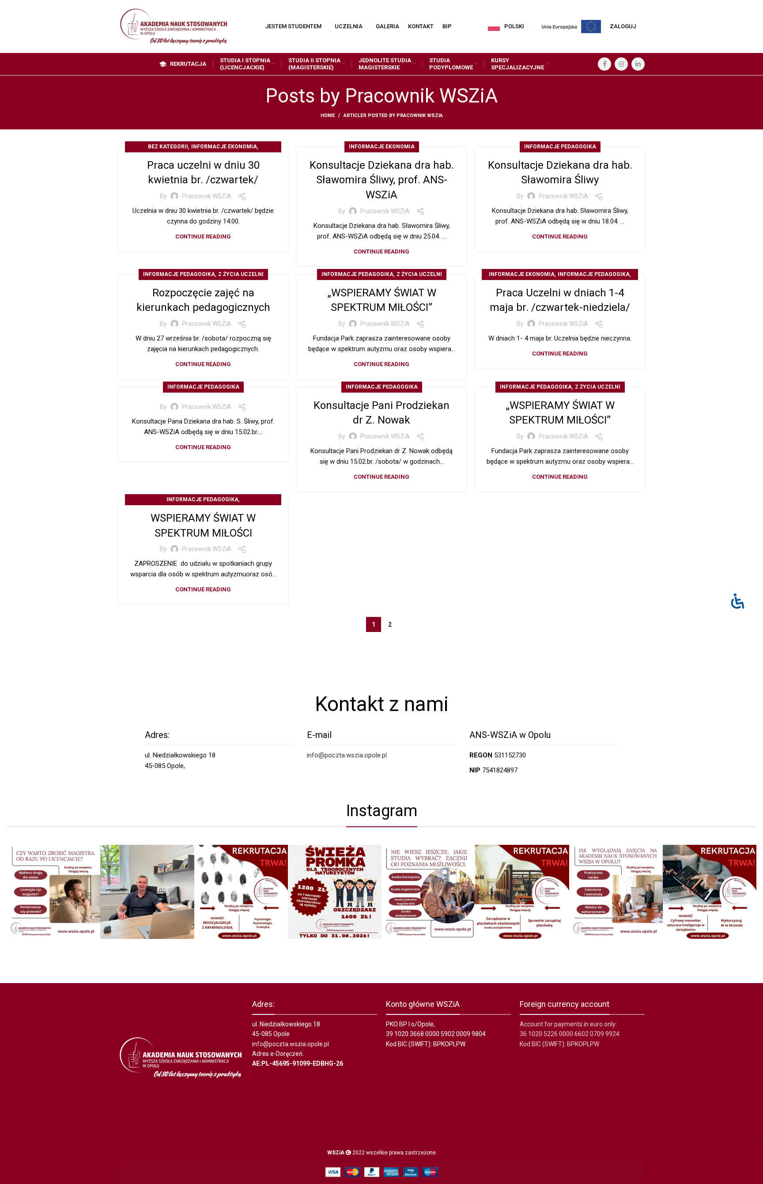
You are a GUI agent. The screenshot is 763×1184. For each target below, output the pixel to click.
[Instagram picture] (53, 891)
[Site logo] (173, 26)
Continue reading (203, 236)
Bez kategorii (168, 147)
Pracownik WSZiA (421, 95)
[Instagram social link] (621, 64)
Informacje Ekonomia (224, 147)
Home (328, 115)
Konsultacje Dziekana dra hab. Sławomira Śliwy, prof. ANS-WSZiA (382, 180)
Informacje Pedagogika (560, 147)
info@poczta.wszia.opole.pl (347, 755)
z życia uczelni (241, 274)
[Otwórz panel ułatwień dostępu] (737, 600)
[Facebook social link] (604, 64)
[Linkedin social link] (638, 64)
